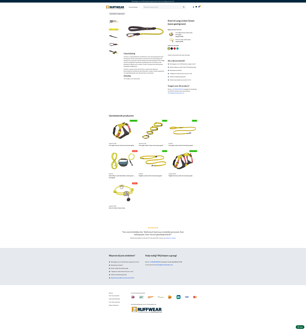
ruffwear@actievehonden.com (176, 93)
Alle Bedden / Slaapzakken (117, 13)
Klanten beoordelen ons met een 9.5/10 (122, 278)
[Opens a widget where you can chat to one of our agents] (300, 327)
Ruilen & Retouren (114, 305)
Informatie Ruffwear (114, 299)
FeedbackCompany (170, 238)
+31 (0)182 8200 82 (177, 89)
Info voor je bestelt (114, 295)
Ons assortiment (134, 7)
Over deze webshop (114, 302)
